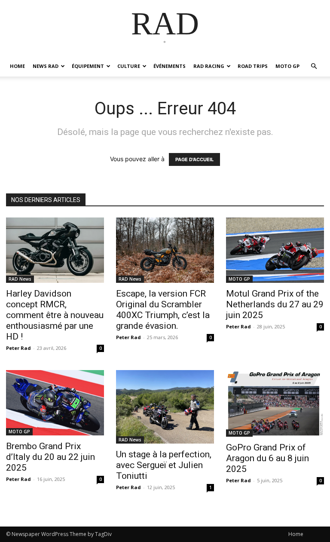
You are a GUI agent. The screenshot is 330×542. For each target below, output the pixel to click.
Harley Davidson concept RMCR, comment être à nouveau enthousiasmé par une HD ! (55, 315)
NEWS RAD (45, 66)
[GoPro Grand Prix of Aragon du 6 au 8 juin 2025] (275, 403)
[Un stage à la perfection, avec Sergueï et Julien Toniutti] (165, 407)
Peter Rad (18, 348)
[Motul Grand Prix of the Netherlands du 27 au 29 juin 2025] (275, 250)
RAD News (20, 279)
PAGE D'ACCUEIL (194, 159)
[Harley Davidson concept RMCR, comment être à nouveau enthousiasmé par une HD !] (55, 250)
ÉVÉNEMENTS (169, 66)
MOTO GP (287, 66)
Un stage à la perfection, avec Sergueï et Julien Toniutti (163, 465)
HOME (17, 66)
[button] (313, 66)
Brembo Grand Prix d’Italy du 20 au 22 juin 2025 (50, 457)
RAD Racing (208, 66)
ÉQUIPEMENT (88, 66)
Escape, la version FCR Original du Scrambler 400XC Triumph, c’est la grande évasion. (163, 309)
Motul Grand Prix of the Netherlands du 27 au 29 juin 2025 (275, 304)
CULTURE (128, 66)
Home (295, 534)
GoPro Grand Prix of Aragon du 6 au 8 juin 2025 (267, 458)
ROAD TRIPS (253, 66)
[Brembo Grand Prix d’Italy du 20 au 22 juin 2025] (55, 402)
